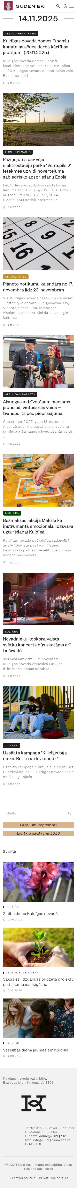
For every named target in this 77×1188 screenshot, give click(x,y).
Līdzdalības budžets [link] (22, 972)
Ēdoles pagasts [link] (18, 152)
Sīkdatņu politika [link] (22, 1178)
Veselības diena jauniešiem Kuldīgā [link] (35, 1050)
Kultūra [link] (11, 631)
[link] (27, 6)
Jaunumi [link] (11, 745)
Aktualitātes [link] (15, 276)
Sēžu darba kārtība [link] (20, 33)
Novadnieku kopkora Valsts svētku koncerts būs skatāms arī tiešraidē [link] (37, 644)
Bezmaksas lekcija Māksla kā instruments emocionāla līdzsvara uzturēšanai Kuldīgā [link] (38, 526)
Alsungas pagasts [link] (20, 394)
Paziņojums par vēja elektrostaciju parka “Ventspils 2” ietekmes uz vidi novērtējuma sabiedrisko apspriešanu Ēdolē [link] (37, 168)
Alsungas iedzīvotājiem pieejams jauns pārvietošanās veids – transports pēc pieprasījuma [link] (36, 407)
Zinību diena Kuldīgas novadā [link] (30, 913)
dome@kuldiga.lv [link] (52, 1136)
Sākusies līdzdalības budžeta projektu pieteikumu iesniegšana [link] (38, 982)
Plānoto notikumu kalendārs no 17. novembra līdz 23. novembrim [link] (38, 287)
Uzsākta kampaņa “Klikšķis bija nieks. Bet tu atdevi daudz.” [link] (35, 756)
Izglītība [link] (12, 513)
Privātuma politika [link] (53, 1178)
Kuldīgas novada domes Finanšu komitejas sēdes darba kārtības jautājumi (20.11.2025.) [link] (36, 46)
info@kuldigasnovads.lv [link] (51, 1140)
